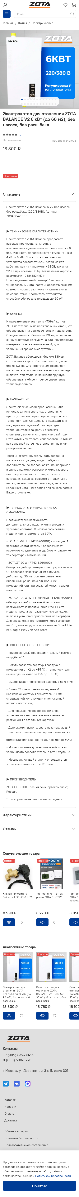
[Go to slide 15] (28, 104)
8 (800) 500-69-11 (17, 1060)
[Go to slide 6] (37, 99)
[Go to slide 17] (34, 104)
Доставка (10, 1120)
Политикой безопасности (53, 1176)
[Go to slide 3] (28, 99)
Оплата (9, 1113)
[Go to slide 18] (37, 104)
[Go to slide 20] (43, 104)
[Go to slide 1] (22, 99)
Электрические (42, 23)
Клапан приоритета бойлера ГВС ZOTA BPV (17, 895)
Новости (10, 1106)
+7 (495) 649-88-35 (18, 1055)
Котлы (22, 23)
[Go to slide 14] (25, 104)
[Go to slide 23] (52, 104)
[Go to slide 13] (22, 104)
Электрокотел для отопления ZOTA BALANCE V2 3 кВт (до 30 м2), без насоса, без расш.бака (51, 994)
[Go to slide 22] (49, 104)
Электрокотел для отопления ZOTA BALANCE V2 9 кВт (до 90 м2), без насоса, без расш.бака (18, 994)
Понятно (39, 1185)
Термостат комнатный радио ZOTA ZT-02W (49, 895)
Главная (8, 23)
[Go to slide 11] (52, 99)
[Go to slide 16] (31, 104)
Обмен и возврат (16, 1131)
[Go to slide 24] (55, 104)
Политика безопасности (21, 1138)
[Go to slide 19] (40, 104)
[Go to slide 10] (49, 99)
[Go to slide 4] (31, 99)
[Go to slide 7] (40, 99)
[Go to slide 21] (46, 104)
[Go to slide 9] (46, 99)
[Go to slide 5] (34, 99)
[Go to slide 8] (43, 99)
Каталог (10, 1100)
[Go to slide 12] (55, 99)
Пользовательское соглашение (26, 1145)
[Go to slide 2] (25, 99)
